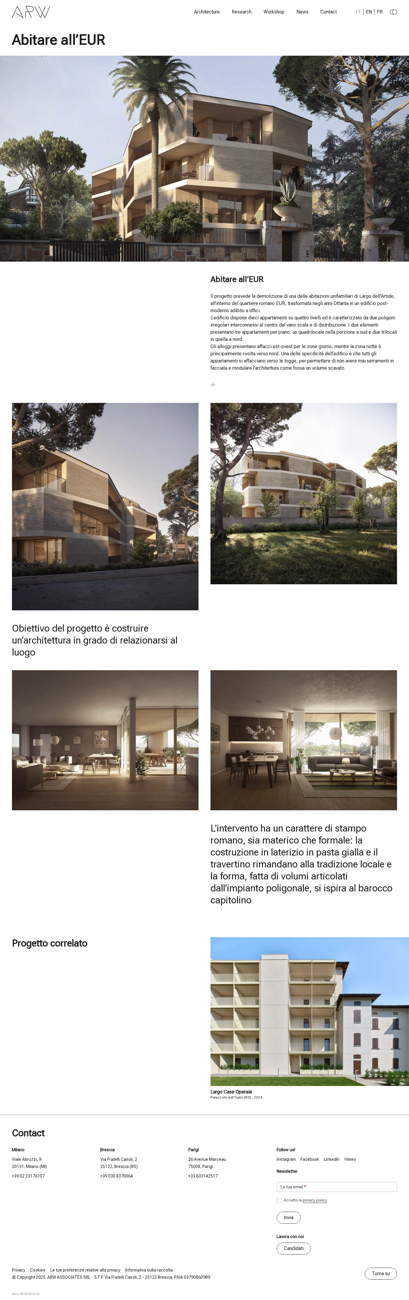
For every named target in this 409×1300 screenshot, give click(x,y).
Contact (328, 12)
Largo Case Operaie (231, 1092)
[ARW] (31, 12)
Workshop (273, 12)
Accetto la (305, 1200)
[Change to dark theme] (393, 12)
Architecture (207, 12)
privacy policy (315, 1200)
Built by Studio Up (26, 1294)
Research (242, 12)
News (302, 12)
